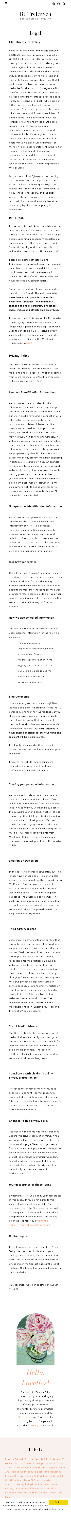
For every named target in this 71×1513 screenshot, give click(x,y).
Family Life (13, 1463)
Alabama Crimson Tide (42, 1488)
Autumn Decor (23, 1480)
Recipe (42, 1463)
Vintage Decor (48, 1492)
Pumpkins (22, 1488)
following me (35, 1425)
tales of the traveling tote (20, 1476)
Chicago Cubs (14, 1492)
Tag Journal (30, 1492)
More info (58, 1509)
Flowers (29, 1463)
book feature (42, 1484)
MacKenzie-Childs (29, 1467)
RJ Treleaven (35, 14)
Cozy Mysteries (43, 1480)
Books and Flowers (49, 1471)
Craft (9, 1480)
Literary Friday (15, 1459)
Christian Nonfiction (50, 1476)
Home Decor (36, 1459)
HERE (29, 343)
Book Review (55, 1459)
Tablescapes (49, 1467)
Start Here (24, 1417)
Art (52, 1463)
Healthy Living (24, 1484)
